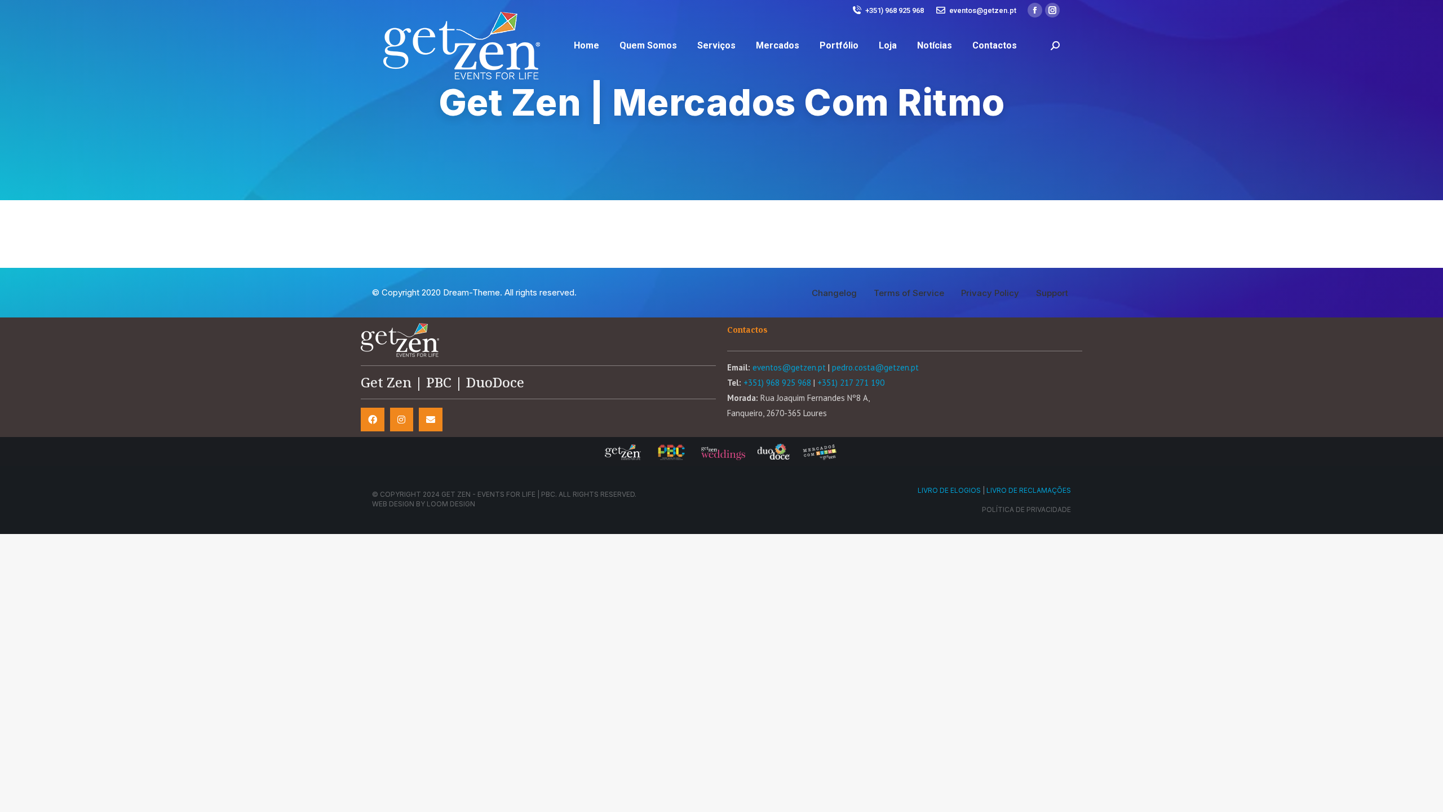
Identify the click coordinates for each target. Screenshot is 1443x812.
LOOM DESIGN (451, 504)
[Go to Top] (1426, 795)
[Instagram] (402, 419)
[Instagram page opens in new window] (1052, 10)
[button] (834, 293)
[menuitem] (586, 45)
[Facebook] (372, 419)
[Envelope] (430, 419)
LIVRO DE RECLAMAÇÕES (1028, 490)
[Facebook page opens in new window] (1035, 10)
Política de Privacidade (1026, 509)
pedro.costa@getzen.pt (875, 367)
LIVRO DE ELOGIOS (949, 490)
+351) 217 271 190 (850, 382)
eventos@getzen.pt (982, 10)
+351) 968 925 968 (894, 10)
